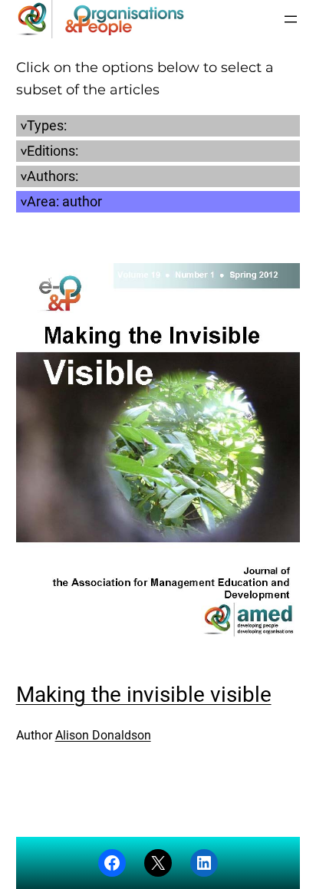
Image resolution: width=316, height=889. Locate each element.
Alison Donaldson (103, 735)
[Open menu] (290, 19)
